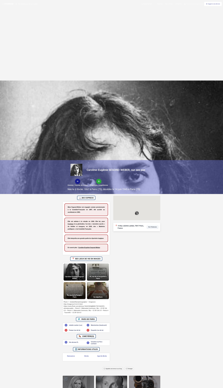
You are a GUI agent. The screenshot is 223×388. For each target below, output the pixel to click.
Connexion (189, 4)
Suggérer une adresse (214, 4)
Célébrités (160, 4)
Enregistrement (198, 4)
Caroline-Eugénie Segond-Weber (89, 247)
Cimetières (178, 4)
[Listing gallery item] (75, 272)
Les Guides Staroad (146, 4)
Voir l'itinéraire (152, 227)
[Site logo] (7, 4)
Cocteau (70, 224)
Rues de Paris (169, 4)
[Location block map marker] (137, 213)
